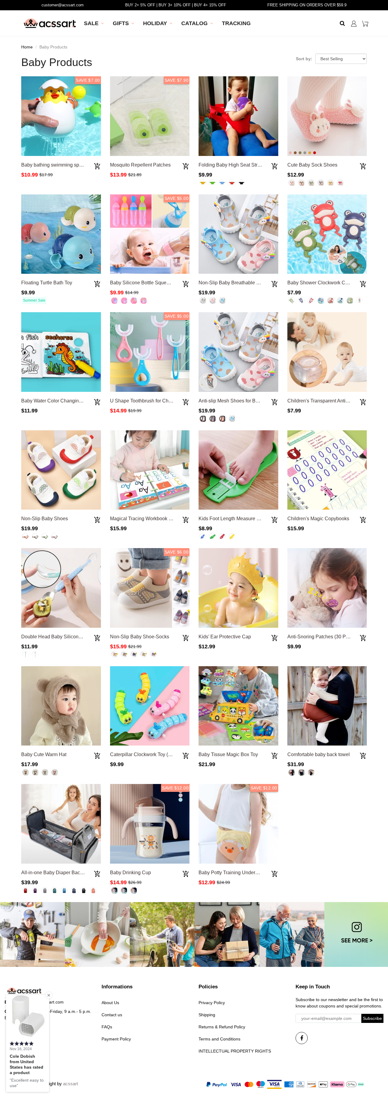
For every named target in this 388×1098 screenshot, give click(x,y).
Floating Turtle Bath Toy (46, 282)
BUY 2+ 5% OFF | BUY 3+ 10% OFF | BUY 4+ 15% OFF (175, 5)
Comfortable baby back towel (318, 754)
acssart (70, 1083)
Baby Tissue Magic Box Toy (228, 754)
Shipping (207, 1014)
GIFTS (121, 23)
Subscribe (372, 1018)
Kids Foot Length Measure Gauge (235, 518)
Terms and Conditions (219, 1039)
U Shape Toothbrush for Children (145, 400)
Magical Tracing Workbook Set (143, 518)
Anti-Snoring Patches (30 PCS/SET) (326, 636)
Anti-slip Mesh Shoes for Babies (233, 400)
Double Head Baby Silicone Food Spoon (65, 636)
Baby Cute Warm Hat (43, 754)
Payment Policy (116, 1039)
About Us (110, 1002)
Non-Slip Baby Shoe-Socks (139, 636)
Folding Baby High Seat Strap (231, 164)
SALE (91, 23)
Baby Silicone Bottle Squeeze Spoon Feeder (158, 282)
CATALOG (194, 23)
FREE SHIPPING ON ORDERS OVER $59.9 (306, 5)
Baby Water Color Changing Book (57, 400)
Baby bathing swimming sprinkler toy (60, 164)
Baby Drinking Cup (130, 872)
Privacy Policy (212, 1002)
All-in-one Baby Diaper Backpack (57, 872)
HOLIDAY (155, 23)
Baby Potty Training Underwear (232, 872)
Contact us (112, 1014)
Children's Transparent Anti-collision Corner (334, 400)
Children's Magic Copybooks (318, 518)
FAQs (107, 1026)
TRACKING (236, 23)
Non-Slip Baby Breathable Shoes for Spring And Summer (260, 282)
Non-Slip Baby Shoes (44, 518)
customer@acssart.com (63, 5)
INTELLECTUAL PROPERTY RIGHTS (235, 1051)
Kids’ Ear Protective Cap (225, 636)
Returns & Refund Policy (222, 1026)
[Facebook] (302, 1038)
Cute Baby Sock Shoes (312, 164)
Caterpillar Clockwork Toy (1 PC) (145, 754)
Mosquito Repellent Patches (140, 164)
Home (27, 47)
